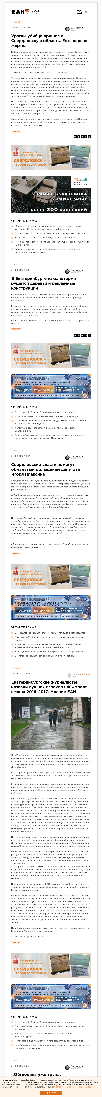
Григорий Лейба (81, 674)
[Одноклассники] (78, 136)
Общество (16, 131)
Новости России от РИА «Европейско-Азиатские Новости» (20, 12)
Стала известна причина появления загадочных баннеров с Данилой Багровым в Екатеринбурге (50, 422)
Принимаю (51, 1093)
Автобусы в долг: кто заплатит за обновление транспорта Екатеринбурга (45, 429)
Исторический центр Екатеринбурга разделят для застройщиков (49, 1041)
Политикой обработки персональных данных (73, 1087)
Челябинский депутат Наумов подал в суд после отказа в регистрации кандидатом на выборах (52, 1046)
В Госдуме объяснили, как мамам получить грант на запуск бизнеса (50, 652)
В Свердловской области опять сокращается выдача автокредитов (50, 233)
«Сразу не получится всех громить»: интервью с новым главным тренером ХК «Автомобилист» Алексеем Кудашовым (48, 227)
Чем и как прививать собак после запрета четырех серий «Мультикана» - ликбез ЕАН (52, 243)
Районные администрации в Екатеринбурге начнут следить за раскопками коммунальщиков (47, 250)
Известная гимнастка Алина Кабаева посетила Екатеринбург (47, 416)
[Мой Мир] (85, 136)
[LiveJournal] (89, 136)
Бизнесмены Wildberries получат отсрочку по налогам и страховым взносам (49, 638)
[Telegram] (82, 136)
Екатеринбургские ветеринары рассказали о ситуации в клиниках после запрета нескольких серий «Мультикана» (49, 436)
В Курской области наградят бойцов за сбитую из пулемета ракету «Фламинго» (50, 1028)
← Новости (17, 22)
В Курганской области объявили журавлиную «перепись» (45, 238)
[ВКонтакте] (75, 136)
